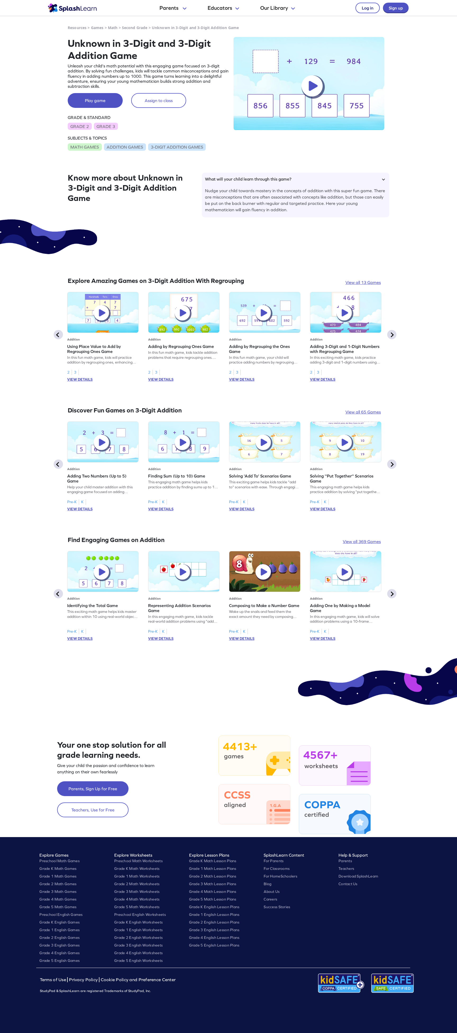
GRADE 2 (79, 126)
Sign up (396, 8)
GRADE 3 (106, 126)
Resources (77, 27)
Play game (95, 100)
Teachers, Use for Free (93, 809)
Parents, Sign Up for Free (92, 788)
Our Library (274, 8)
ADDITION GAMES (125, 147)
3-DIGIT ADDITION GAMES (177, 147)
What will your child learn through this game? (248, 179)
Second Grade (135, 27)
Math (113, 27)
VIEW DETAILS (80, 379)
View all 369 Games (362, 541)
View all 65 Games (363, 412)
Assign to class (159, 100)
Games (97, 27)
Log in (367, 8)
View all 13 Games (363, 282)
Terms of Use (53, 979)
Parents (169, 8)
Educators (220, 8)
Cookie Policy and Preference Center (138, 979)
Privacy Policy (83, 979)
